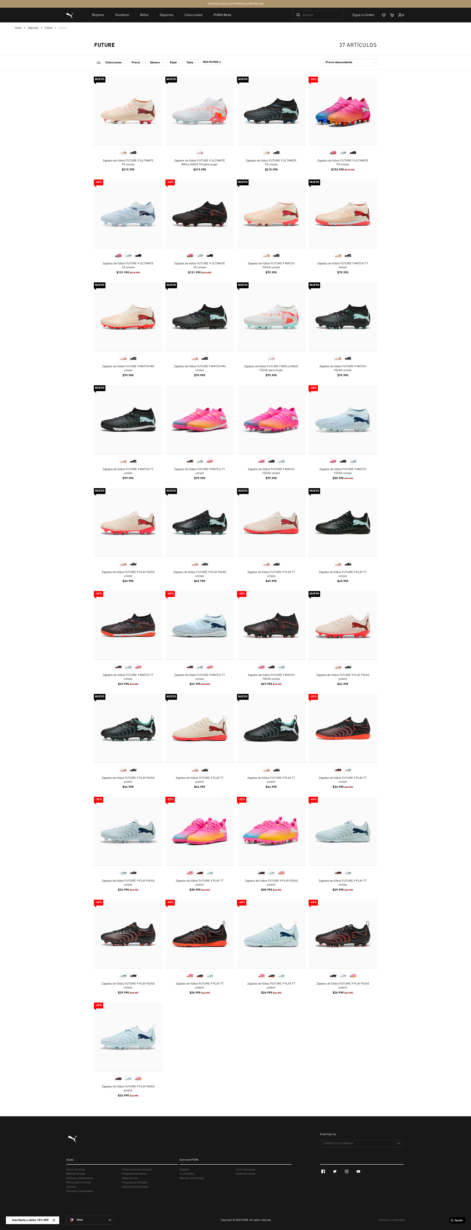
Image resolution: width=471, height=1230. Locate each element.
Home (18, 28)
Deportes (33, 28)
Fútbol (49, 28)
